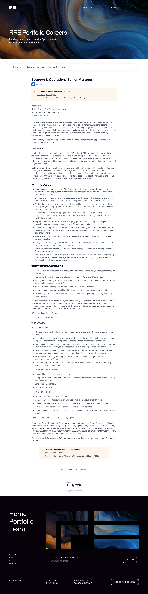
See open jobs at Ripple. (46, 95)
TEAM (113, 7)
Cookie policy (79, 491)
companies (35, 67)
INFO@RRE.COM (15, 581)
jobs (18, 67)
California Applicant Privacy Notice (96, 438)
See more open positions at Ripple (74, 469)
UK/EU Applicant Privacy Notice (59, 438)
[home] (18, 7)
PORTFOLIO (88, 7)
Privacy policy (68, 491)
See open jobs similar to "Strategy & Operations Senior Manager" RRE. (64, 98)
